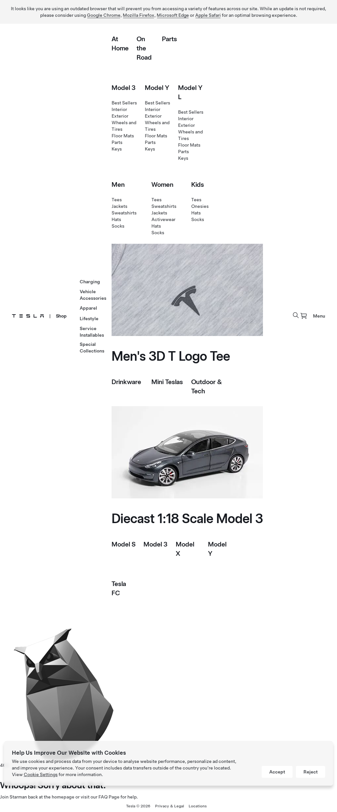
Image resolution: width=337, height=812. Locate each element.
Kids (197, 184)
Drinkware (126, 382)
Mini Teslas (167, 382)
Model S (124, 544)
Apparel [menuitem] (88, 308)
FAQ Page (108, 796)
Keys (117, 149)
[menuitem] (304, 316)
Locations (198, 806)
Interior (119, 109)
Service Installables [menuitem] (92, 332)
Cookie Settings (41, 774)
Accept (277, 771)
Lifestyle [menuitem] (89, 318)
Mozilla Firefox (138, 15)
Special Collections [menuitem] (92, 347)
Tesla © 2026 (138, 806)
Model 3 (124, 88)
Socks (118, 226)
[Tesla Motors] (28, 316)
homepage (63, 796)
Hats (116, 219)
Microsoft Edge (173, 15)
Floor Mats (123, 135)
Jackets (119, 206)
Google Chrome (103, 15)
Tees (117, 199)
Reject (310, 771)
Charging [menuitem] (90, 281)
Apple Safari (208, 15)
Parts (169, 39)
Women (162, 184)
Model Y (157, 88)
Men (118, 184)
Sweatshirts (124, 212)
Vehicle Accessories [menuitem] (93, 295)
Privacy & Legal (169, 806)
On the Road (144, 48)
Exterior (120, 116)
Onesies (200, 206)
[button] (296, 315)
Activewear (163, 219)
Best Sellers (124, 102)
